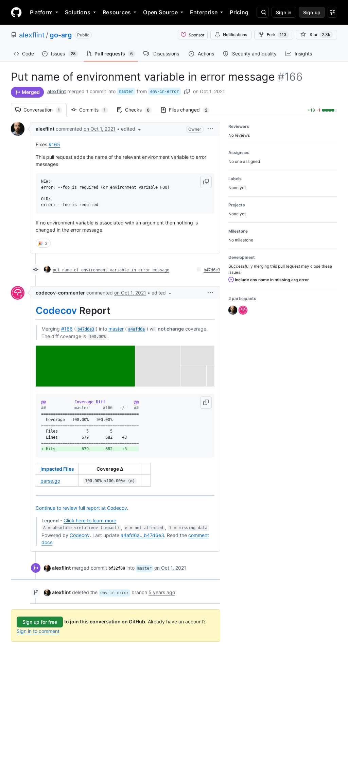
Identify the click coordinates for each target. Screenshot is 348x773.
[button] (131, 128)
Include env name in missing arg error (271, 279)
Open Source (160, 12)
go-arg (61, 35)
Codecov (56, 310)
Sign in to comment (38, 631)
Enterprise (204, 12)
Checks (140, 110)
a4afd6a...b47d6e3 (142, 535)
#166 (67, 329)
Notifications (235, 34)
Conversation (45, 110)
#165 (54, 144)
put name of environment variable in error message (111, 270)
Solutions (77, 12)
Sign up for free (39, 622)
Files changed (191, 110)
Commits (95, 110)
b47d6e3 (212, 270)
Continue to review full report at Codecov (81, 508)
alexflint (32, 35)
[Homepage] (16, 12)
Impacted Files (57, 469)
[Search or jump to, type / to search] (263, 12)
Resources (117, 12)
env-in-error (164, 91)
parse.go (50, 481)
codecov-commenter (60, 293)
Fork (276, 34)
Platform (41, 12)
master (126, 91)
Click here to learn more (90, 520)
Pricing (239, 12)
